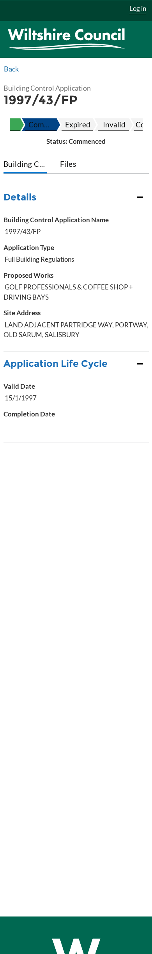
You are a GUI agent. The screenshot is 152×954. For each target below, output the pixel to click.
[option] (41, 124)
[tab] (25, 164)
